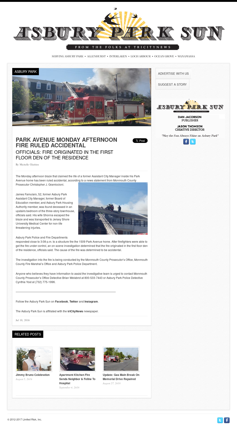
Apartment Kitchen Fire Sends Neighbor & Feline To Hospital (77, 379)
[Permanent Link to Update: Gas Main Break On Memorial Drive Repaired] (121, 370)
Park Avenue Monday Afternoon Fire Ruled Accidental (66, 142)
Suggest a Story (172, 84)
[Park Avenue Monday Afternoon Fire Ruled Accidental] (81, 125)
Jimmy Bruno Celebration (33, 375)
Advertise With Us (173, 73)
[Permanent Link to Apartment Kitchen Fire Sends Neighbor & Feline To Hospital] (77, 370)
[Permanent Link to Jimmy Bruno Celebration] (34, 370)
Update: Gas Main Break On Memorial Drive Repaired (121, 377)
